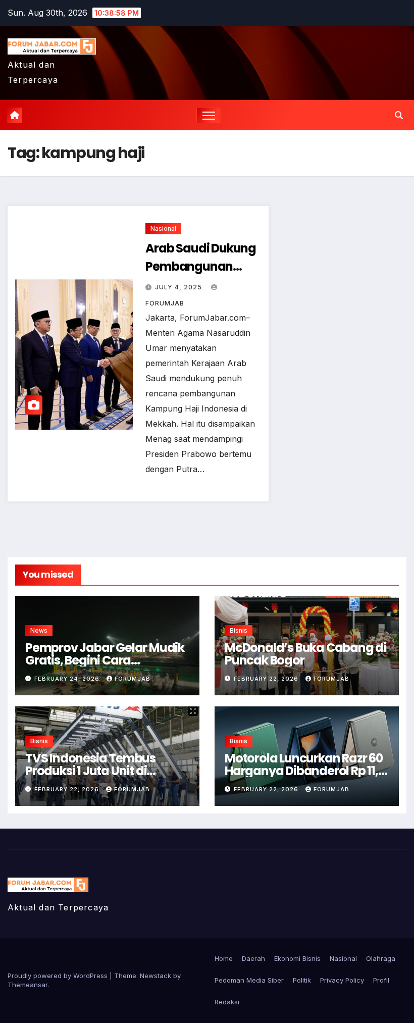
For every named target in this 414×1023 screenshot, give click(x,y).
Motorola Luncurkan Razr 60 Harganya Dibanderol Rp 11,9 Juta (305, 771)
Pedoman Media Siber (249, 980)
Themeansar (27, 985)
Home (224, 958)
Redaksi (227, 1002)
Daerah (253, 958)
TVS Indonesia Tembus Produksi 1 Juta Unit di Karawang (90, 771)
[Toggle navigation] (208, 115)
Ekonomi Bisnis (297, 958)
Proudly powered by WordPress (59, 975)
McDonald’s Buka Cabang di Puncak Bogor (305, 654)
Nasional (163, 228)
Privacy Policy (342, 980)
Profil (381, 980)
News (38, 630)
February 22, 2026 (267, 678)
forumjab (132, 678)
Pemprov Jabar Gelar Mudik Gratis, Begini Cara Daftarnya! (104, 660)
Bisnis (238, 630)
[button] (399, 115)
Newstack (155, 975)
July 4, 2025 (179, 287)
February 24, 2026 (67, 678)
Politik (302, 980)
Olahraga (380, 958)
